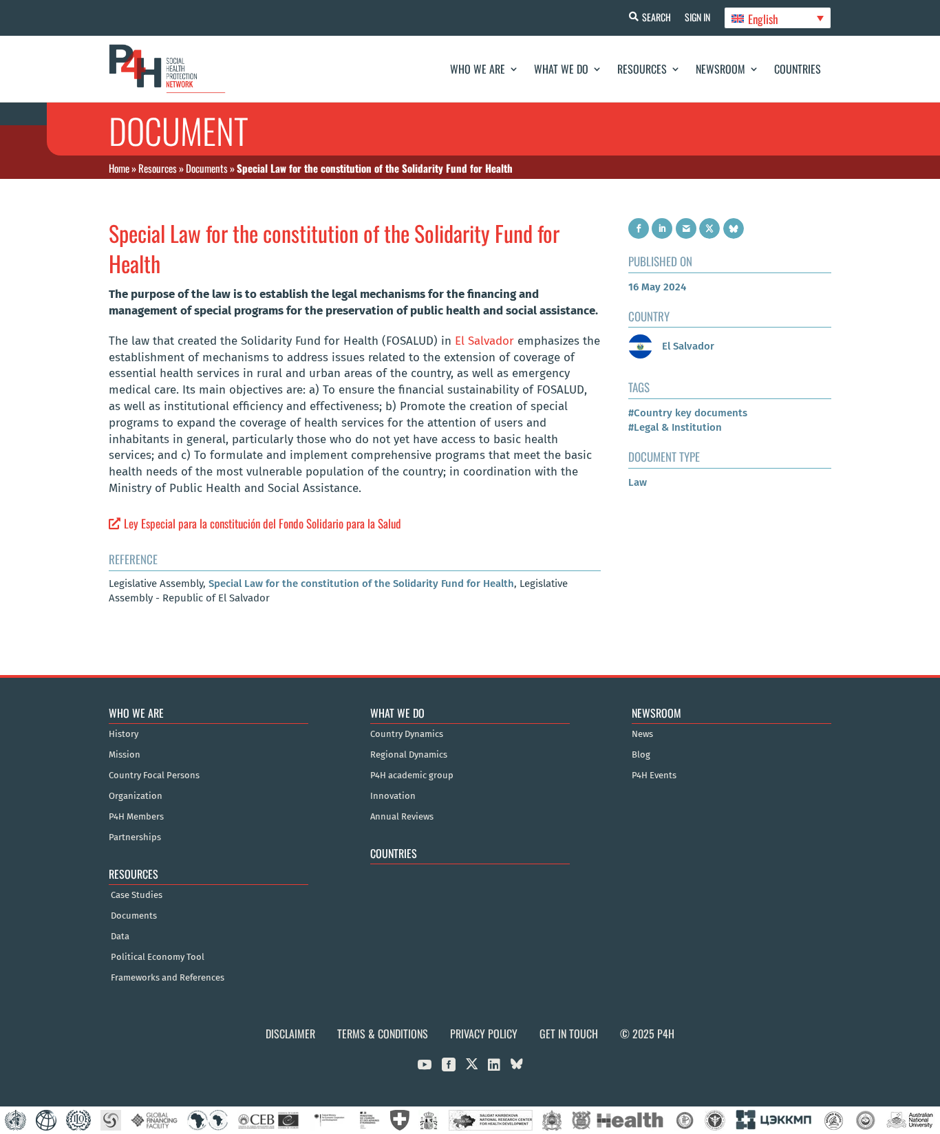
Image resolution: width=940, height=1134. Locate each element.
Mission (124, 755)
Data (120, 936)
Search (656, 17)
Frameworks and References (167, 978)
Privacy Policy (483, 1033)
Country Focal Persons (154, 775)
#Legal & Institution (675, 427)
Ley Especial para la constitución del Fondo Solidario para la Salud (262, 523)
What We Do (561, 69)
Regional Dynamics (408, 755)
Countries (797, 69)
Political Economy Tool (157, 957)
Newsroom (720, 69)
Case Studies (136, 895)
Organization (135, 796)
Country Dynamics (406, 734)
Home (119, 167)
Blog (641, 755)
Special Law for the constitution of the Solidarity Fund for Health (361, 583)
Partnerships (135, 837)
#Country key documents (687, 413)
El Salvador (484, 341)
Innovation (393, 796)
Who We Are (477, 69)
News (642, 734)
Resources (642, 69)
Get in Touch (569, 1033)
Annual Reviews (402, 817)
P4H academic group (411, 775)
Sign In (697, 17)
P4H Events (654, 775)
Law (637, 482)
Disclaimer (290, 1033)
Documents (207, 167)
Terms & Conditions (382, 1033)
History (123, 734)
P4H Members (136, 817)
